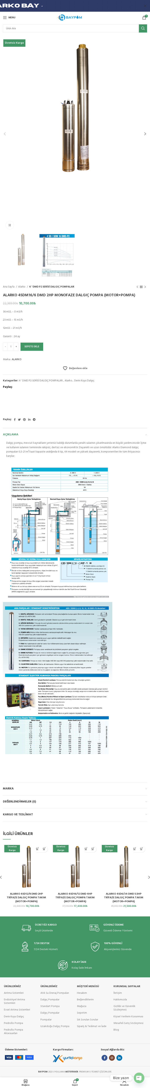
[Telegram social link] (34, 419)
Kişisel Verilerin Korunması (128, 1016)
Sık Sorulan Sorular (87, 1019)
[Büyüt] (10, 225)
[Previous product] (137, 287)
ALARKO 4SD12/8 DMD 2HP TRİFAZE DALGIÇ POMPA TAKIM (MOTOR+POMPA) (26, 898)
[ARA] (143, 28)
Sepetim (82, 1013)
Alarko (22, 287)
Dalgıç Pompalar (49, 999)
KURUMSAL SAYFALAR (126, 986)
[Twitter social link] (19, 419)
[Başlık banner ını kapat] (145, 6)
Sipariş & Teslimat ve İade (91, 1026)
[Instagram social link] (112, 1058)
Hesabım (82, 993)
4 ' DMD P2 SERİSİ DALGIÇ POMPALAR (51, 287)
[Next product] (145, 287)
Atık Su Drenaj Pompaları (54, 993)
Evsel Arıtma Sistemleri (17, 1010)
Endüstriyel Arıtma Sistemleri (14, 1001)
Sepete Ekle (31, 347)
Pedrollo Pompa (13, 1023)
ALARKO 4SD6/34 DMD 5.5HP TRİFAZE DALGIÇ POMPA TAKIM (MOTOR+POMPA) (123, 898)
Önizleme (44, 849)
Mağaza (81, 1006)
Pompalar (46, 1019)
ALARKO (16, 359)
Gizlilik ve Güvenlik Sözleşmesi (124, 1008)
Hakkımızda (120, 999)
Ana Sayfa (9, 287)
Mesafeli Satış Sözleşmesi (128, 1023)
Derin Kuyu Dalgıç (84, 380)
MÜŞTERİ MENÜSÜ (88, 986)
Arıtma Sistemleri (14, 993)
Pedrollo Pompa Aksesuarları (13, 1032)
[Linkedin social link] (29, 419)
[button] (37, 849)
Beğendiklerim (85, 999)
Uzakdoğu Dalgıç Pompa (54, 1026)
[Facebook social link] (15, 419)
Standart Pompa (50, 1006)
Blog (116, 1030)
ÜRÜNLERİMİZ (12, 986)
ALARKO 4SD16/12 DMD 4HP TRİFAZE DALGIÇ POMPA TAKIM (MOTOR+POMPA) (75, 898)
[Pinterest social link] (24, 419)
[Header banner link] (69, 6)
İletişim (117, 993)
